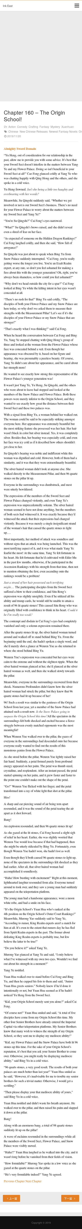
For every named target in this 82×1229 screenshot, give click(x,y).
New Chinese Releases (34, 131)
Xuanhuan (67, 127)
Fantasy (44, 127)
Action (12, 127)
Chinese (13, 131)
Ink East (8, 6)
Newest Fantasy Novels (63, 131)
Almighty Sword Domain (20, 148)
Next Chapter (33, 1181)
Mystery (55, 127)
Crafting (33, 127)
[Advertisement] (41, 56)
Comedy (22, 127)
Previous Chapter (14, 1181)
